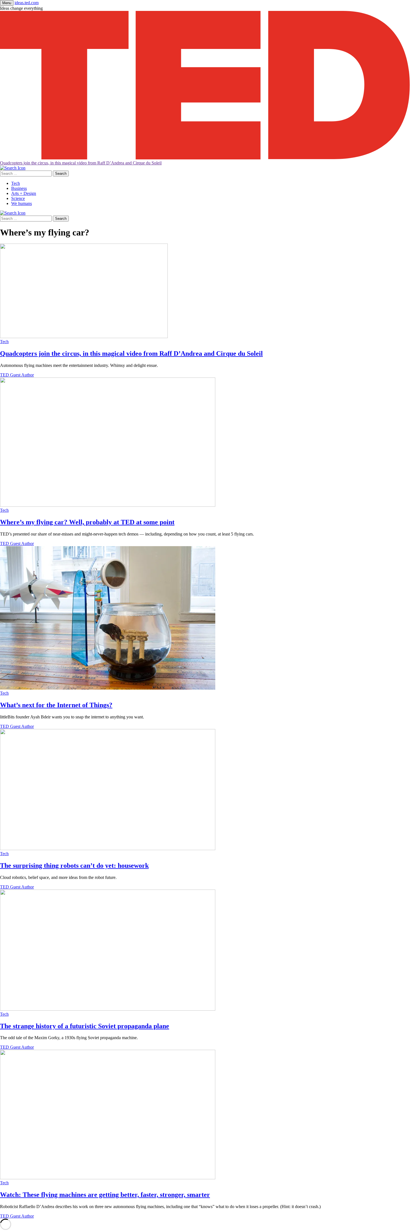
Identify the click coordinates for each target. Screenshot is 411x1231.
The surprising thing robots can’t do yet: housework (74, 865)
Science (18, 198)
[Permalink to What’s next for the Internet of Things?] (107, 688)
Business (19, 188)
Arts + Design (23, 193)
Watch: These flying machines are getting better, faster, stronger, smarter (105, 1194)
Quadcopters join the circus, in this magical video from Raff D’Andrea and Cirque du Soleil (81, 163)
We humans (21, 203)
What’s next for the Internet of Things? (56, 705)
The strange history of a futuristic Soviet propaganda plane (84, 1026)
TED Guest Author (17, 374)
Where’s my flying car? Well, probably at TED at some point (87, 522)
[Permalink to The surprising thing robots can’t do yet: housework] (107, 848)
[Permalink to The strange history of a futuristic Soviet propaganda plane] (107, 1009)
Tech (15, 183)
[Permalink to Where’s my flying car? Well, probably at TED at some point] (107, 505)
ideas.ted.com (27, 2)
